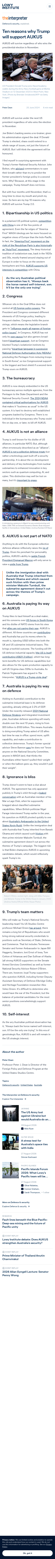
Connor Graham (31, 1189)
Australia (38, 1085)
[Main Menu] (50, 6)
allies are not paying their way (23, 628)
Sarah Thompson (32, 1192)
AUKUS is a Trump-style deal (31, 677)
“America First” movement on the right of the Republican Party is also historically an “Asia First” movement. (27, 245)
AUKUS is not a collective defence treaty (23, 451)
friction (39, 833)
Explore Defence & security (14, 1206)
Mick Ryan (29, 1128)
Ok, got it (27, 1553)
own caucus (17, 336)
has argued (35, 927)
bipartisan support (19, 340)
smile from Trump (19, 564)
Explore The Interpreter (12, 1099)
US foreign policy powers (26, 308)
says (28, 747)
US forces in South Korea (39, 620)
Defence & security (10, 23)
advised (20, 168)
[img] (22, 1128)
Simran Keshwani (29, 1157)
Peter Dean (7, 107)
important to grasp (27, 480)
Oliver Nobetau (31, 1185)
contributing (43, 632)
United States (27, 1085)
